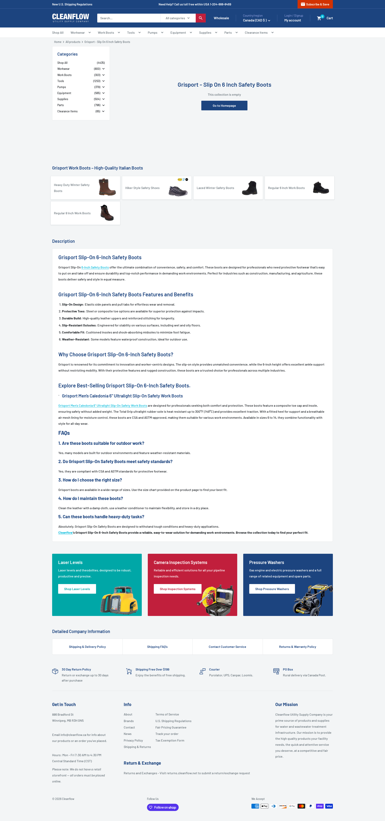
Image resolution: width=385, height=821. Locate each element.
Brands (129, 721)
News (128, 734)
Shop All (58, 32)
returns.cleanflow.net (182, 773)
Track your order (166, 734)
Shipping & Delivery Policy (87, 646)
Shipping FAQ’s (157, 646)
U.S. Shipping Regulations (169, 721)
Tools (131, 32)
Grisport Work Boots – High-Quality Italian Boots (97, 167)
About (128, 714)
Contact (129, 727)
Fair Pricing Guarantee (169, 727)
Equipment (178, 32)
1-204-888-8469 (220, 4)
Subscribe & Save (315, 4)
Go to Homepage (224, 105)
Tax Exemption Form (169, 740)
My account (292, 20)
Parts (228, 32)
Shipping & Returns (137, 747)
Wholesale (221, 18)
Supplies (205, 32)
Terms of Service (167, 714)
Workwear (78, 32)
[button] (319, 18)
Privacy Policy (133, 740)
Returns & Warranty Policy (297, 646)
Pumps (152, 32)
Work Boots (106, 32)
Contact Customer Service (227, 646)
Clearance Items (256, 32)
